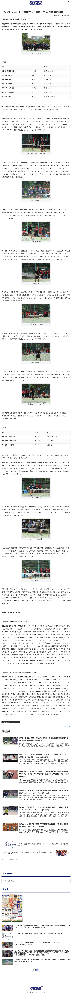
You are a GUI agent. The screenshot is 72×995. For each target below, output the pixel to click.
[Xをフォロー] (34, 970)
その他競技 (6, 722)
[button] (68, 881)
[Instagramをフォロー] (38, 970)
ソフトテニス (15, 722)
